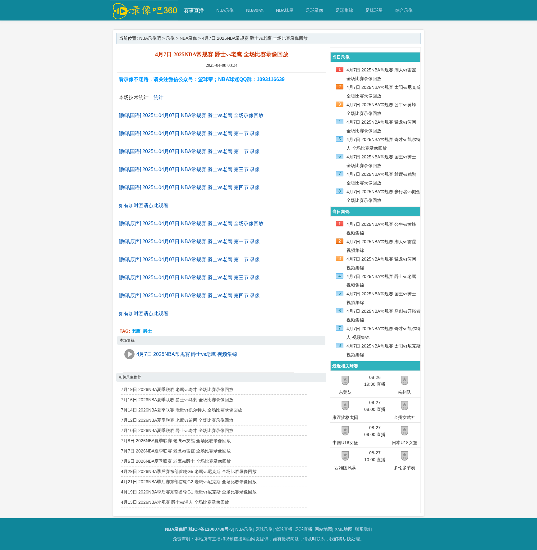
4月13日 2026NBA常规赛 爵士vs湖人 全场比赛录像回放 (175, 502)
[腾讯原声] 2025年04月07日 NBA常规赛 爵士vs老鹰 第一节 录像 (189, 241)
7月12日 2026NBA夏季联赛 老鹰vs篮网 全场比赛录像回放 (177, 420)
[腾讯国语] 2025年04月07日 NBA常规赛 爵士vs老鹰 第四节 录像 (189, 187)
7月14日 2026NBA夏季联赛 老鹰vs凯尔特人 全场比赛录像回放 (181, 409)
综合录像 (404, 10)
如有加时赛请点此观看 (143, 205)
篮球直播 (283, 529)
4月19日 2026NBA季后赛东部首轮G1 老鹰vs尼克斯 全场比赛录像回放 (189, 491)
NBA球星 (284, 10)
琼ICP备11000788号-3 (211, 529)
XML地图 (343, 529)
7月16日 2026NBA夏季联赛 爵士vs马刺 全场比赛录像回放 (177, 399)
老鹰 (136, 331)
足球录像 (314, 10)
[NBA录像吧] (144, 17)
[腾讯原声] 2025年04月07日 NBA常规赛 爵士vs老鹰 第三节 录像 (189, 277)
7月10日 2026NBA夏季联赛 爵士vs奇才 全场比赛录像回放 (177, 430)
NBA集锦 (255, 10)
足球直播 (303, 529)
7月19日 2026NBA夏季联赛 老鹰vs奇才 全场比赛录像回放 (177, 389)
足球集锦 (344, 10)
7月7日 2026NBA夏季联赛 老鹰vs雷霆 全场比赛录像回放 (176, 450)
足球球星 (374, 10)
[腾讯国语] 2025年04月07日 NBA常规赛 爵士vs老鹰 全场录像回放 (191, 115)
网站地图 (323, 529)
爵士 (147, 331)
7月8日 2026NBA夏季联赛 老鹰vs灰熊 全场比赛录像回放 (176, 440)
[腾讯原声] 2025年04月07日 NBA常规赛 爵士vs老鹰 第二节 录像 (189, 259)
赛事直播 (194, 10)
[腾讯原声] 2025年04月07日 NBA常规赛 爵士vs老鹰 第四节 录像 (189, 295)
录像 (170, 38)
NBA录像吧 (150, 38)
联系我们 (363, 529)
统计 (158, 97)
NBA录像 (225, 10)
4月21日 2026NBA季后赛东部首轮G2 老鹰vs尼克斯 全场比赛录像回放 (189, 481)
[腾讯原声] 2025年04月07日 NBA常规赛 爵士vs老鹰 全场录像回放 (191, 223)
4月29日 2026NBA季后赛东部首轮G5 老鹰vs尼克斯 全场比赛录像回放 (189, 471)
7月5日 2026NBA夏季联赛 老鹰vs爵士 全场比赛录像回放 (176, 461)
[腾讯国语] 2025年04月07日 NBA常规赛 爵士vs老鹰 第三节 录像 (189, 169)
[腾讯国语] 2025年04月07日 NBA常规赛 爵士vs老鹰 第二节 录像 (189, 151)
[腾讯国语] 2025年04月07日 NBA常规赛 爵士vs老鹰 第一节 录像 (189, 133)
